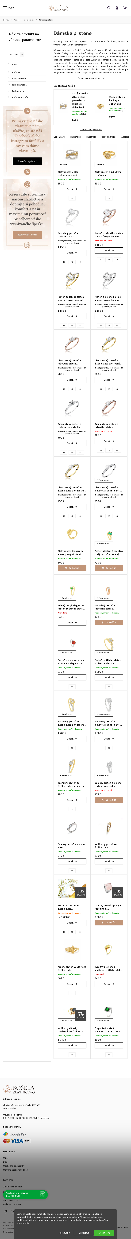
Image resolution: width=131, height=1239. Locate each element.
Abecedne (126, 137)
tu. (28, 1223)
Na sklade (16, 54)
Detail (70, 189)
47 (72, 262)
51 (80, 932)
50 (72, 932)
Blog (5, 1162)
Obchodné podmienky (13, 1166)
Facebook (5, 1211)
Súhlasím (106, 1232)
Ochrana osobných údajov (15, 1170)
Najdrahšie (91, 137)
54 (72, 870)
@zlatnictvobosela (12, 1204)
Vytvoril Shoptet (121, 1227)
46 (64, 262)
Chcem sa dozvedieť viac (89, 78)
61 (72, 1054)
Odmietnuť (84, 1232)
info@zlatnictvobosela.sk (15, 1192)
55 (72, 686)
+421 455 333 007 (11, 1196)
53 (72, 748)
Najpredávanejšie (108, 137)
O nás (5, 1158)
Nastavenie (64, 1233)
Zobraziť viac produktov (91, 129)
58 (109, 198)
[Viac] (5, 7)
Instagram (12, 1211)
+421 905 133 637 (11, 1200)
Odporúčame (59, 137)
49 (64, 932)
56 (72, 198)
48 (80, 262)
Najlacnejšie (75, 137)
